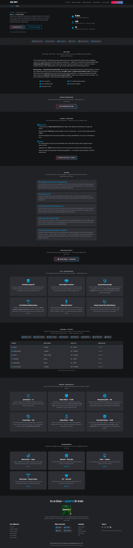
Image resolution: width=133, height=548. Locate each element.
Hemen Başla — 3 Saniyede (67, 259)
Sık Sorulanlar (105, 2)
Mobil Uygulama (82, 531)
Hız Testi (67, 2)
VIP (79, 535)
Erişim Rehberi (96, 2)
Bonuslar (80, 529)
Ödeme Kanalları (86, 2)
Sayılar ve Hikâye (76, 2)
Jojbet (13, 2)
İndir (104, 466)
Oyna (27, 486)
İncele (66, 466)
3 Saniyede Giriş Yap (67, 106)
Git (28, 466)
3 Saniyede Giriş (116, 2)
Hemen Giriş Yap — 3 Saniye (67, 158)
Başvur (66, 486)
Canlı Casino (81, 533)
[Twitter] (102, 527)
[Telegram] (110, 527)
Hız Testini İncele (33, 27)
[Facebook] (107, 527)
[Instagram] (105, 527)
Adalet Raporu (96, 41)
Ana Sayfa (12, 6)
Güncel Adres (81, 527)
